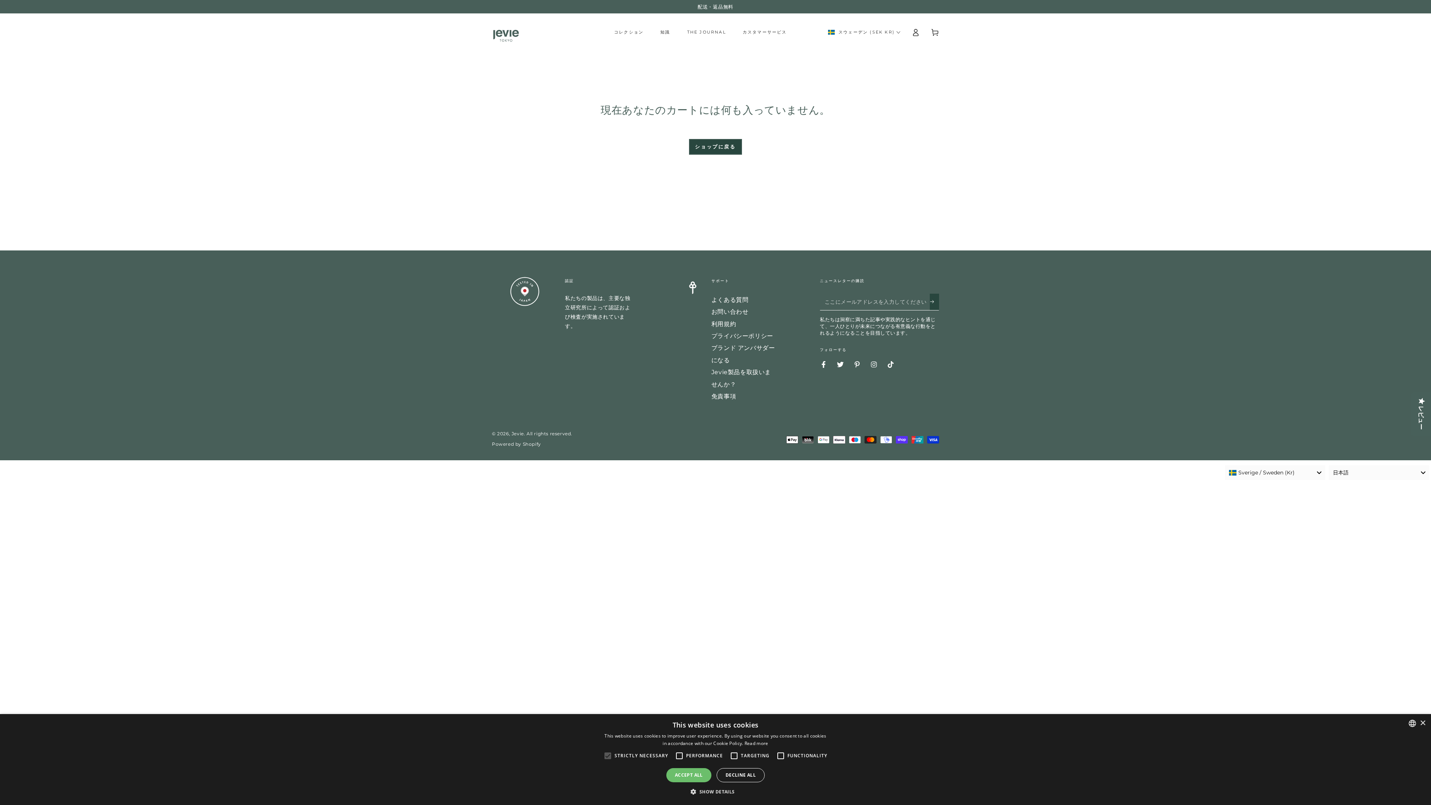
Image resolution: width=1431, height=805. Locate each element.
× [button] (1422, 723)
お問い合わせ (730, 311)
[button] (715, 792)
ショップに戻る (715, 146)
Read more (756, 743)
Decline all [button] (741, 775)
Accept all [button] (689, 775)
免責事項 (723, 396)
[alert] (715, 759)
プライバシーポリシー (742, 336)
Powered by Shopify (516, 444)
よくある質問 (730, 299)
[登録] (934, 302)
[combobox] (1275, 472)
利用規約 (723, 324)
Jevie (518, 433)
